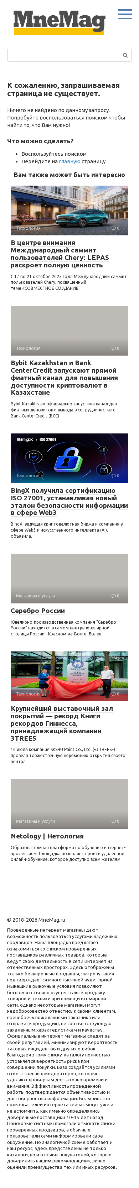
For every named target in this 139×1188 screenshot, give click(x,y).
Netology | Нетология (47, 836)
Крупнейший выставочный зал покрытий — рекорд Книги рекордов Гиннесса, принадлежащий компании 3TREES (62, 723)
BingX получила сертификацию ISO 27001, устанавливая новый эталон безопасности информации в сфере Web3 (69, 501)
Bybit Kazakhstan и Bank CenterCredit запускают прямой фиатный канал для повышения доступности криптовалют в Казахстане (64, 377)
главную (70, 161)
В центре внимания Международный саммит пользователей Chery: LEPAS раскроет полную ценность (60, 254)
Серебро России (38, 610)
